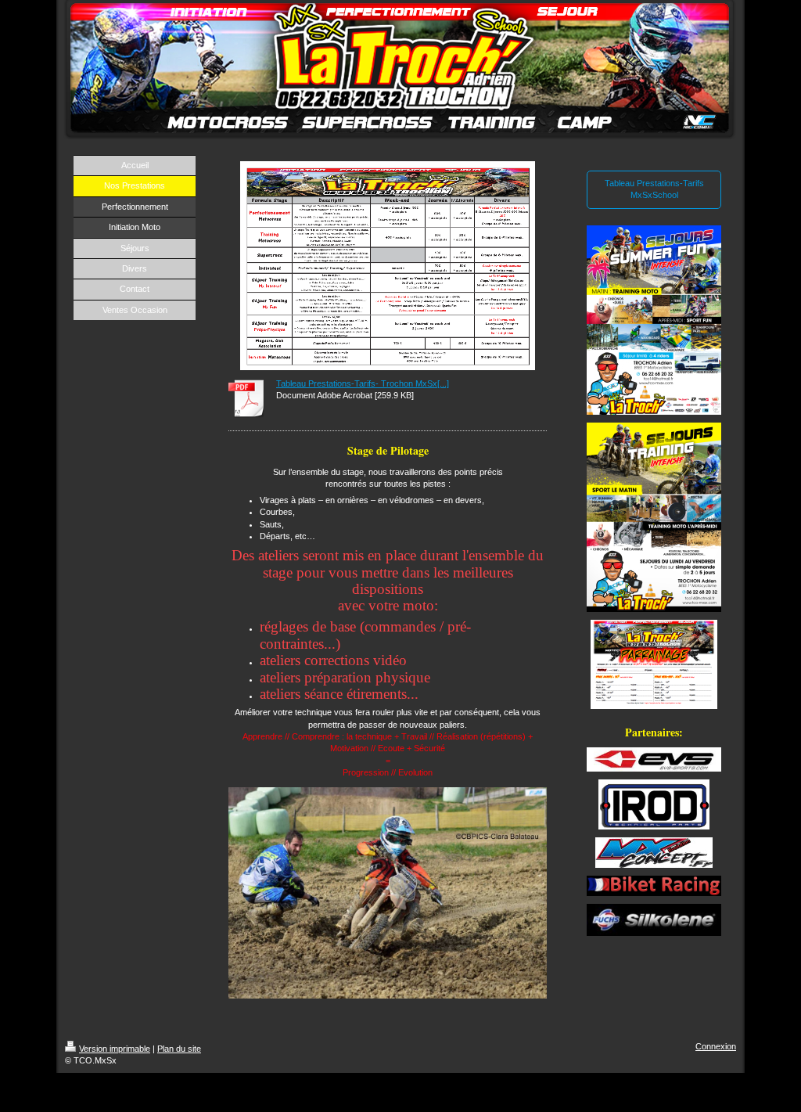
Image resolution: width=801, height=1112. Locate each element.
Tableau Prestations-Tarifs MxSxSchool (654, 189)
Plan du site (179, 1048)
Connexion (715, 1046)
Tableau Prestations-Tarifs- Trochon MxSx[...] (362, 383)
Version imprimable (114, 1048)
